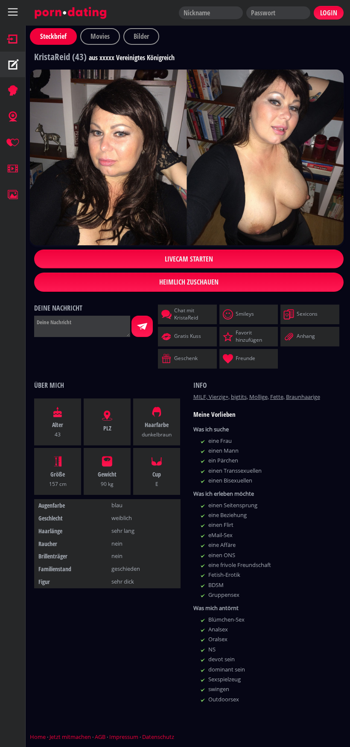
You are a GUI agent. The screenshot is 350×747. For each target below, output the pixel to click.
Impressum (123, 737)
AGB (100, 737)
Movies (100, 36)
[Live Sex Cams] (13, 116)
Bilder (141, 36)
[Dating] (13, 142)
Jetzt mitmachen (70, 737)
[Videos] (13, 168)
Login (328, 12)
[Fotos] (13, 194)
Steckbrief (53, 36)
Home (38, 737)
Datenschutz (158, 737)
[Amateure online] (13, 90)
